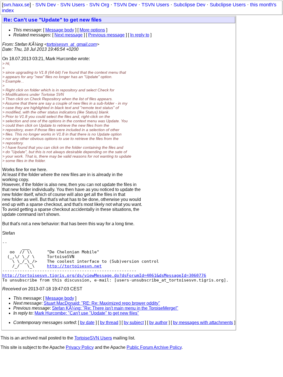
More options (92, 30)
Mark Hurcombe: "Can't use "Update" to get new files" (87, 313)
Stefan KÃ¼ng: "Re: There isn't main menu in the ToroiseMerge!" (115, 308)
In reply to (139, 35)
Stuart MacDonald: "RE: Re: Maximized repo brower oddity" (102, 303)
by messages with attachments (203, 322)
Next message (68, 35)
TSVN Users (155, 4)
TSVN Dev (125, 4)
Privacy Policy (80, 347)
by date (87, 322)
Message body (59, 30)
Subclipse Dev (189, 4)
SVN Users (72, 4)
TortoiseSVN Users (93, 338)
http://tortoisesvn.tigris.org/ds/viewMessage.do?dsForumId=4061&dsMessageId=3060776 (104, 275)
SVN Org (99, 4)
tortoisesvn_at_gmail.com (72, 44)
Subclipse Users (228, 4)
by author (158, 322)
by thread (109, 322)
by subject (134, 322)
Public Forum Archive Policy (154, 347)
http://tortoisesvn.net (74, 266)
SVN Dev (45, 4)
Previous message (106, 35)
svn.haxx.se (16, 4)
